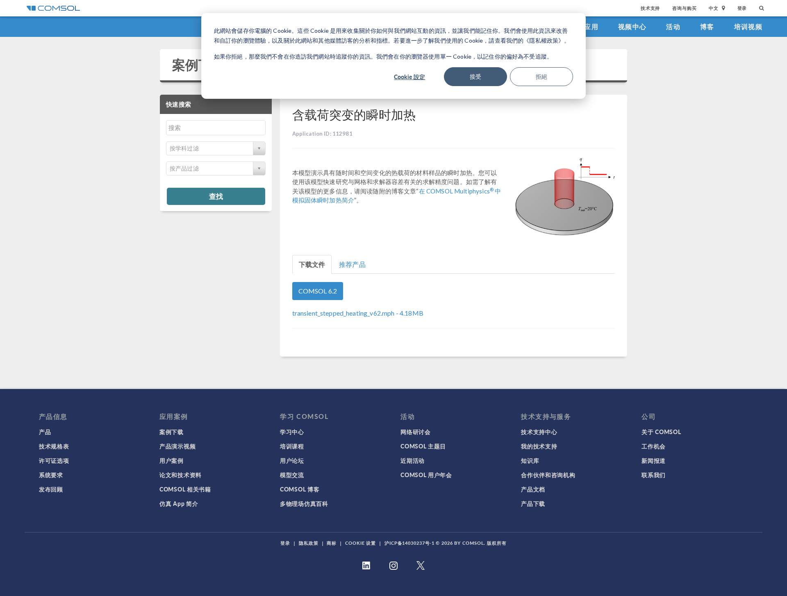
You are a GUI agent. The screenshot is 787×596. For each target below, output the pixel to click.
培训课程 (292, 446)
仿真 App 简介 (178, 503)
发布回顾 (51, 489)
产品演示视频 (177, 446)
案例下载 (198, 64)
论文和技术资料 (180, 475)
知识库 (530, 460)
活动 (673, 26)
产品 (45, 432)
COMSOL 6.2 (317, 291)
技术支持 (650, 8)
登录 (742, 8)
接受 (475, 76)
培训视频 (748, 26)
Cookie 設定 (409, 77)
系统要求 (51, 475)
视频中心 (632, 26)
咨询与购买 (684, 8)
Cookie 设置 (360, 543)
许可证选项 (54, 460)
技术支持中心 (539, 432)
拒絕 (541, 76)
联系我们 (653, 475)
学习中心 (292, 432)
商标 (332, 543)
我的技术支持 (539, 446)
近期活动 (412, 460)
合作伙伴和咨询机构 (548, 475)
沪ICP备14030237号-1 (409, 543)
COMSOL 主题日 (423, 446)
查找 (216, 196)
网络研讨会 (415, 432)
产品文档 (533, 489)
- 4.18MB (357, 313)
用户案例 (171, 460)
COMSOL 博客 (299, 489)
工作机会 (653, 446)
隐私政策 (308, 543)
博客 (707, 26)
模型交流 (292, 475)
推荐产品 (352, 264)
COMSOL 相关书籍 (185, 489)
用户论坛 (292, 460)
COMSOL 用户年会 (426, 475)
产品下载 (533, 503)
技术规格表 (54, 446)
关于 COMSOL (661, 432)
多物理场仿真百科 (304, 503)
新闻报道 (653, 460)
